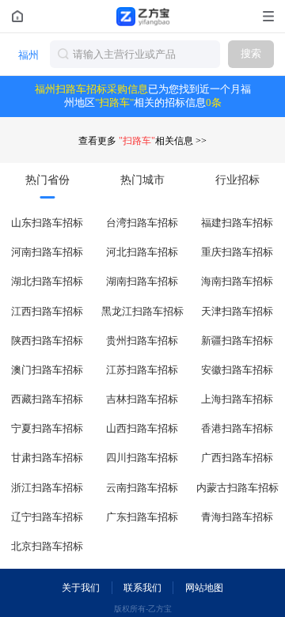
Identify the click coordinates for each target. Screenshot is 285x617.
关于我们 (81, 587)
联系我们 (143, 587)
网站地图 (204, 587)
